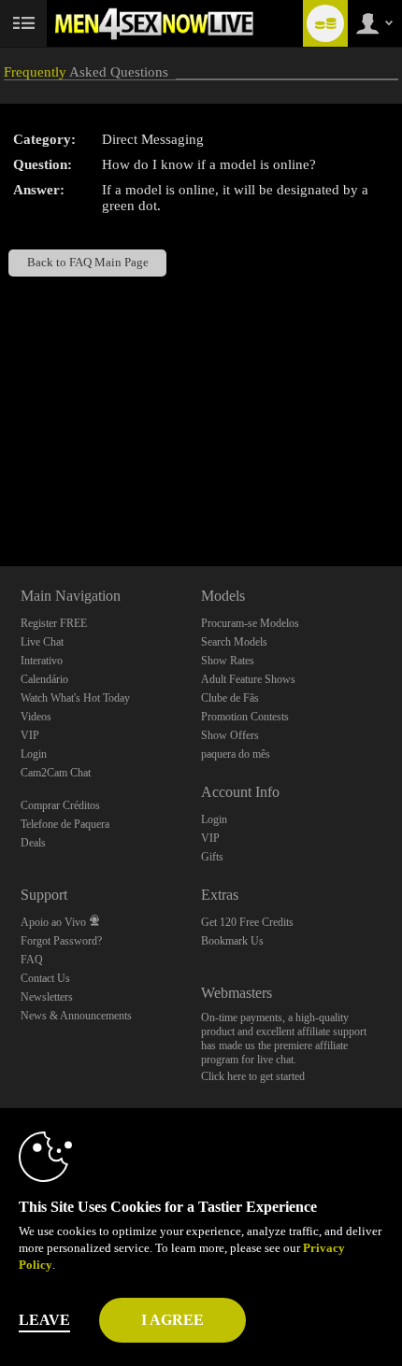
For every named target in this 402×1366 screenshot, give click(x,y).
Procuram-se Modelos (250, 623)
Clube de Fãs (230, 697)
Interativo (42, 660)
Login (34, 754)
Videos (36, 716)
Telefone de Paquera (65, 824)
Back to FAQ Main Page (88, 262)
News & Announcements (76, 1015)
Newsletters (47, 996)
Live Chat (42, 641)
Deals (33, 842)
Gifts (212, 856)
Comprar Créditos (60, 805)
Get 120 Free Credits (247, 922)
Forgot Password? (61, 940)
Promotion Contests (245, 716)
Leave (44, 1320)
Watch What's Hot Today (75, 697)
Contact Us (45, 978)
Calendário (44, 679)
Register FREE (54, 623)
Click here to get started (253, 1076)
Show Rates (227, 660)
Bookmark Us (232, 940)
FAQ (32, 959)
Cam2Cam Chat (56, 772)
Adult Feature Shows (248, 679)
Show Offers (230, 735)
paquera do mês (235, 754)
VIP (30, 735)
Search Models (234, 641)
